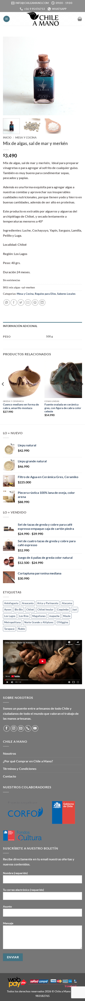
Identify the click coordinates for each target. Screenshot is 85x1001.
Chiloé (30, 609)
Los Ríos (24, 616)
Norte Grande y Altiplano (38, 622)
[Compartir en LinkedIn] (42, 302)
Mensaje (8, 923)
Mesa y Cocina (26, 137)
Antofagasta (11, 603)
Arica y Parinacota (47, 603)
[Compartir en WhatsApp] (6, 302)
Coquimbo (63, 609)
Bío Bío (19, 609)
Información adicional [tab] (20, 326)
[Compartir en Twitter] (21, 302)
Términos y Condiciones (19, 768)
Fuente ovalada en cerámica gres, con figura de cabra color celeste (62, 408)
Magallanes (39, 616)
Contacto (9, 776)
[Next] (75, 76)
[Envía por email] (28, 302)
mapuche (54, 616)
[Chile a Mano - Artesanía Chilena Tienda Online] (42, 19)
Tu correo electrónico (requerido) (23, 889)
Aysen (7, 609)
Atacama (67, 603)
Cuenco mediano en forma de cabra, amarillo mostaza (21, 406)
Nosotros (9, 753)
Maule (66, 616)
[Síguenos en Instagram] (13, 728)
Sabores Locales (66, 293)
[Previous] (9, 76)
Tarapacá (9, 628)
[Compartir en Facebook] (13, 302)
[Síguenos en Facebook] (6, 728)
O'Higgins (62, 622)
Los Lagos (9, 616)
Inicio (7, 137)
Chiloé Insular (45, 609)
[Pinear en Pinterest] (35, 302)
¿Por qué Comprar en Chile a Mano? (28, 761)
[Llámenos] (28, 728)
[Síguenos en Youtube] (35, 728)
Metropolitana (12, 622)
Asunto (7, 906)
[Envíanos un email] (21, 728)
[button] (6, 19)
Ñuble (21, 628)
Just (74, 609)
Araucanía (28, 603)
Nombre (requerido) (15, 873)
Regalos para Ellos (45, 293)
